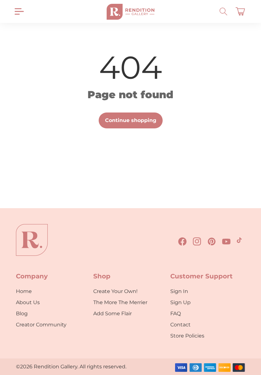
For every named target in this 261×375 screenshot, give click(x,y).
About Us (28, 302)
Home (24, 291)
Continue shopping (130, 120)
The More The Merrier (120, 302)
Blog (22, 313)
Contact (180, 325)
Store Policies (187, 336)
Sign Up (180, 302)
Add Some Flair (112, 313)
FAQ (175, 313)
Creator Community (41, 325)
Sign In (179, 291)
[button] (19, 11)
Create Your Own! (115, 291)
